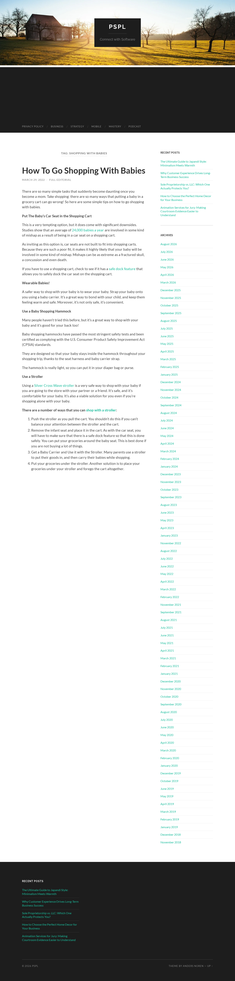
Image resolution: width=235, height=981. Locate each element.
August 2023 (168, 504)
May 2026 (166, 267)
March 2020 (168, 750)
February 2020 (169, 758)
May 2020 (166, 735)
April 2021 (167, 650)
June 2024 (167, 428)
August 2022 (168, 551)
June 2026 (167, 259)
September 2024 (170, 405)
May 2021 (166, 643)
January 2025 (169, 374)
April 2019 (167, 804)
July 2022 (166, 558)
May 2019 (166, 796)
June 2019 (167, 788)
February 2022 (169, 597)
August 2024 (168, 413)
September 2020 (170, 704)
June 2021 (167, 635)
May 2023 (166, 520)
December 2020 (170, 681)
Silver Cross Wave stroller (54, 385)
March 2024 (168, 451)
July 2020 (166, 719)
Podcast (135, 126)
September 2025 (170, 313)
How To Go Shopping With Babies (83, 170)
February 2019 (169, 819)
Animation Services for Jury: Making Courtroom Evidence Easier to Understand (183, 211)
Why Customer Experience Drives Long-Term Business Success (185, 175)
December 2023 (170, 474)
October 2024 (169, 397)
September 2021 (170, 612)
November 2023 (170, 482)
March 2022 (168, 589)
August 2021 (168, 620)
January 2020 (169, 765)
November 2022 (170, 543)
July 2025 (166, 328)
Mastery (115, 126)
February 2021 (169, 666)
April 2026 (167, 274)
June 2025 (167, 336)
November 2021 (170, 604)
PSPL (117, 26)
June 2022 (167, 566)
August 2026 (168, 244)
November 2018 (170, 842)
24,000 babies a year (88, 230)
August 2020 (168, 712)
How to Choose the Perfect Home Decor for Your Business (185, 197)
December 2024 (170, 382)
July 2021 (166, 627)
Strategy (77, 126)
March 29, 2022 (33, 179)
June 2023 (167, 512)
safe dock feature (122, 269)
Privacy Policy (33, 126)
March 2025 (168, 359)
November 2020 (170, 689)
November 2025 (170, 297)
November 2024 (170, 389)
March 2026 (168, 282)
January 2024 (169, 466)
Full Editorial (60, 179)
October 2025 (169, 305)
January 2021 (169, 673)
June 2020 (167, 727)
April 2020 (167, 742)
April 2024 (167, 443)
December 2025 (170, 290)
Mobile (96, 126)
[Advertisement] (117, 93)
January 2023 (169, 535)
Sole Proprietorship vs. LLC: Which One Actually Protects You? (185, 186)
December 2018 (170, 834)
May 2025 (166, 343)
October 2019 (169, 781)
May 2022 (166, 573)
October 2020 (169, 696)
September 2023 (170, 497)
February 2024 (169, 458)
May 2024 (166, 435)
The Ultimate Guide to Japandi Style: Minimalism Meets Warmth (183, 163)
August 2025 (168, 320)
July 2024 (166, 420)
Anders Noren (193, 965)
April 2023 (167, 528)
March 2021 (168, 658)
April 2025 (167, 351)
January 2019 (169, 827)
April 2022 (167, 581)
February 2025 (169, 366)
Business (57, 126)
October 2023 (169, 489)
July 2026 (166, 251)
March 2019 (168, 811)
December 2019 (170, 773)
